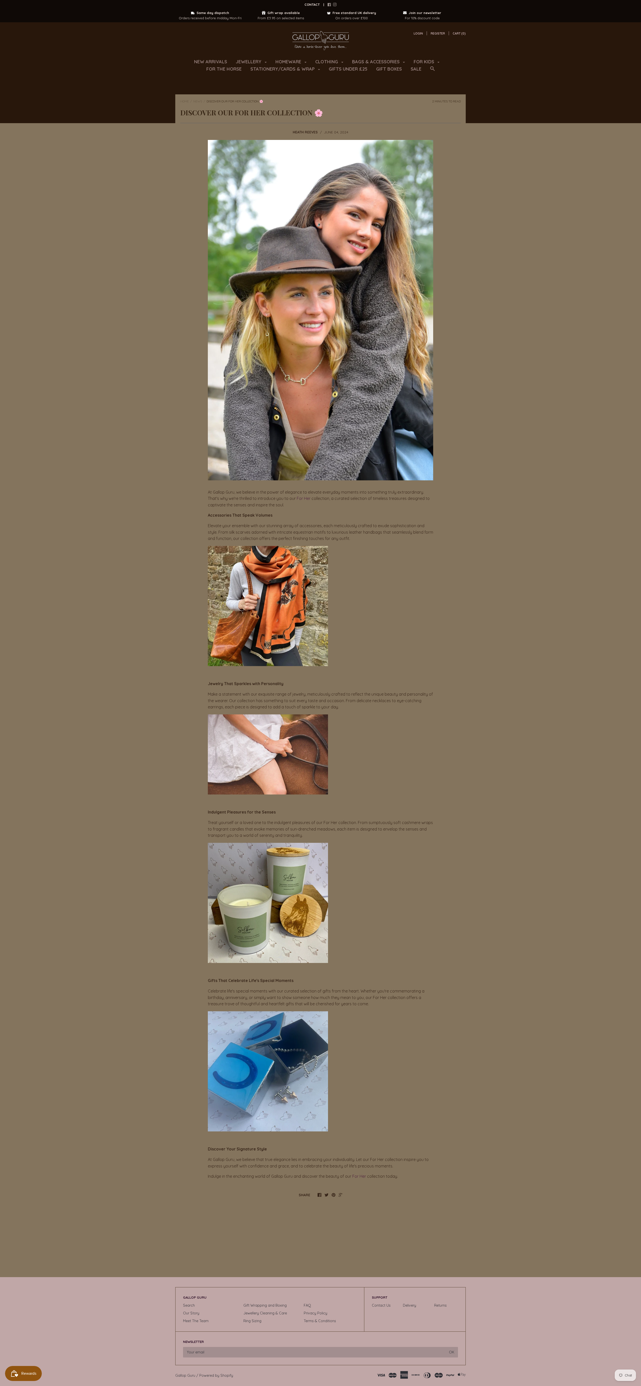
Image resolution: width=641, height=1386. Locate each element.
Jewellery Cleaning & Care (265, 1313)
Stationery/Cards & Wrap (283, 69)
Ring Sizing (252, 1321)
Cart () (459, 33)
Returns (440, 1305)
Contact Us (381, 1305)
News (197, 101)
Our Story (191, 1313)
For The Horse (224, 69)
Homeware (288, 62)
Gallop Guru (185, 1375)
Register (438, 33)
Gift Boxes (389, 69)
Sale (416, 69)
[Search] (432, 71)
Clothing (327, 62)
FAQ (307, 1305)
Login (418, 33)
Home (184, 101)
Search (189, 1305)
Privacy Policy (315, 1313)
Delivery (409, 1305)
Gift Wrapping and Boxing (265, 1305)
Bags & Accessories (376, 62)
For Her (303, 498)
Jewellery (249, 62)
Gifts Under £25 (348, 69)
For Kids (424, 62)
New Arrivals (210, 62)
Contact (312, 5)
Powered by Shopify (216, 1375)
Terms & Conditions (320, 1321)
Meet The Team (196, 1321)
